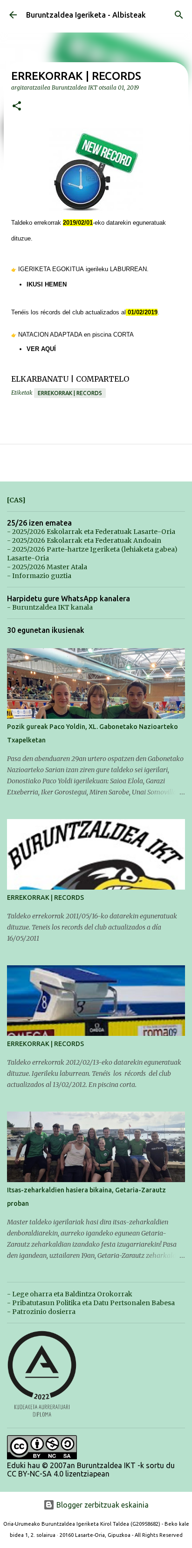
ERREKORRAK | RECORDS (45, 897)
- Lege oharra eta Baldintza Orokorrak (69, 1294)
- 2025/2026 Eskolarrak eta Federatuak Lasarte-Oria (91, 531)
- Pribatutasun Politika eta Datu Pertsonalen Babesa (91, 1303)
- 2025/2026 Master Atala (47, 567)
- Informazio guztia (39, 576)
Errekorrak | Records (70, 393)
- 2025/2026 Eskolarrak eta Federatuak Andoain (84, 540)
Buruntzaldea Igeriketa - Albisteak (86, 15)
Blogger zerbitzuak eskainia (102, 1505)
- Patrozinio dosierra (41, 1311)
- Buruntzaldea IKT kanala (50, 607)
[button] (16, 106)
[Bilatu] (179, 15)
